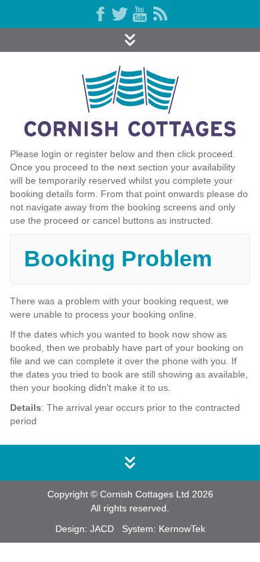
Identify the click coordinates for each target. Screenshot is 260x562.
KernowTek (182, 528)
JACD (102, 528)
